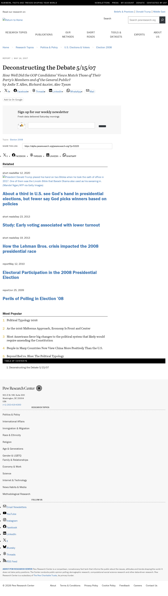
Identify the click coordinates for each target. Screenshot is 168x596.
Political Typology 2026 (22, 320)
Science (7, 473)
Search (107, 18)
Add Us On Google (13, 99)
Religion (7, 442)
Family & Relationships (15, 459)
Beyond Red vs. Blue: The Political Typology (35, 356)
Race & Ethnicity (12, 435)
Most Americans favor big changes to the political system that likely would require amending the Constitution (56, 338)
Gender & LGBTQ (12, 455)
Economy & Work (12, 466)
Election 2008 (16, 139)
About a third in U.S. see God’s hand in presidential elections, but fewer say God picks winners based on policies (54, 198)
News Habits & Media (14, 487)
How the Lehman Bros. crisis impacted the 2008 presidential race (50, 248)
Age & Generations (13, 448)
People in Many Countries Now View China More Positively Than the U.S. (55, 348)
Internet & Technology (15, 480)
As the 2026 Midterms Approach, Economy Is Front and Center (48, 328)
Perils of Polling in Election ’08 (33, 298)
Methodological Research (16, 494)
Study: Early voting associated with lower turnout (51, 225)
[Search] (162, 19)
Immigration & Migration (16, 428)
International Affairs (13, 421)
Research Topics (16, 32)
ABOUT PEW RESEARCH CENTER (17, 569)
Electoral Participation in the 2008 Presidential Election (50, 275)
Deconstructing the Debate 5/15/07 (29, 367)
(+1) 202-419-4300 (12, 404)
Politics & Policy (11, 414)
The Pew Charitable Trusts (45, 575)
